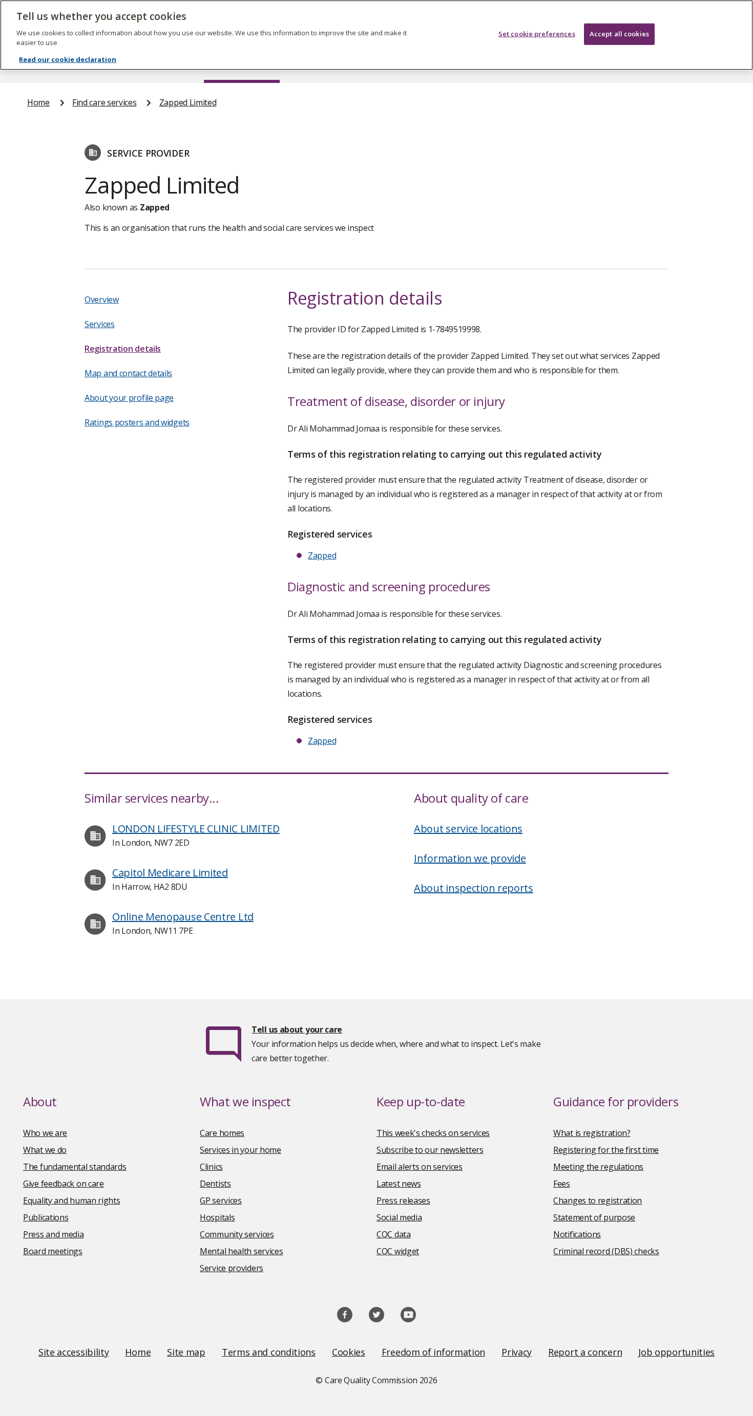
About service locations (468, 828)
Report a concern (585, 1352)
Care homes (222, 1133)
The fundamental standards (75, 1166)
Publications (45, 1217)
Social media (399, 1217)
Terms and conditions (269, 1352)
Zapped (322, 555)
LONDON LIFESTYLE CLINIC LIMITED (196, 828)
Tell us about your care (297, 1029)
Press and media (53, 1234)
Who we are (45, 1133)
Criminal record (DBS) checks (606, 1251)
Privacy (516, 1352)
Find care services (104, 102)
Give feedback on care (63, 1183)
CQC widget (397, 1251)
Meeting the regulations (598, 1166)
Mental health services (241, 1251)
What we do (45, 1149)
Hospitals (217, 1217)
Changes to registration (597, 1200)
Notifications (577, 1234)
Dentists (215, 1183)
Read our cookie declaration (67, 59)
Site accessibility (73, 1352)
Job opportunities (676, 1352)
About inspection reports (473, 888)
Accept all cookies (619, 33)
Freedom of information (433, 1352)
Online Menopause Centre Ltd (183, 917)
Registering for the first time (606, 1149)
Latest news (398, 1183)
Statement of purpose (594, 1217)
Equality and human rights (71, 1200)
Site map (186, 1352)
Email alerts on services (419, 1166)
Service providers (231, 1268)
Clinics (211, 1166)
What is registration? (592, 1133)
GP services (221, 1200)
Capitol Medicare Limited (170, 872)
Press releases (403, 1200)
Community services (237, 1234)
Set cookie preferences (536, 33)
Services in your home (240, 1149)
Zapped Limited (188, 102)
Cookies (348, 1352)
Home (38, 102)
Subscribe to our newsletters (430, 1149)
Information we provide (470, 858)
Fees (561, 1183)
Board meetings (52, 1251)
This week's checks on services (433, 1133)
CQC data (393, 1234)
